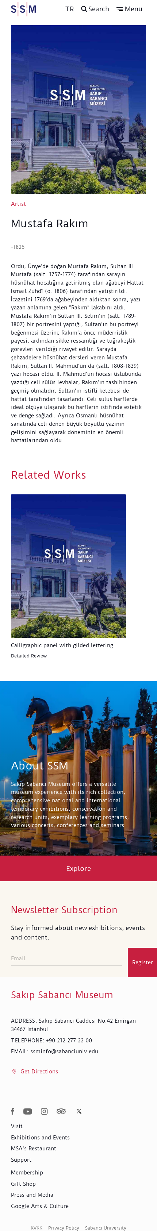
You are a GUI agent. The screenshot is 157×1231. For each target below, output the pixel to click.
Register (142, 962)
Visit (17, 1126)
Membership (27, 1172)
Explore (78, 868)
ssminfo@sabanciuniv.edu (64, 1051)
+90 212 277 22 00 (69, 1040)
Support (21, 1160)
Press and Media (32, 1195)
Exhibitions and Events (40, 1137)
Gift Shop (23, 1184)
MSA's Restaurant (33, 1148)
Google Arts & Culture (40, 1206)
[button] (129, 9)
